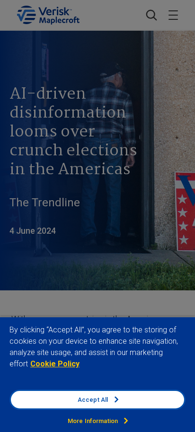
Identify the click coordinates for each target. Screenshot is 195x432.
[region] (97, 374)
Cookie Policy (55, 363)
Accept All (93, 399)
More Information (93, 420)
